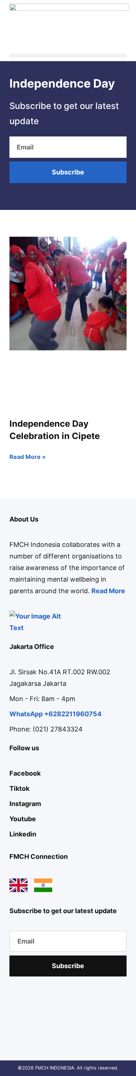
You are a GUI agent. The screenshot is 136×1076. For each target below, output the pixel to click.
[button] (68, 56)
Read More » (27, 456)
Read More (108, 591)
